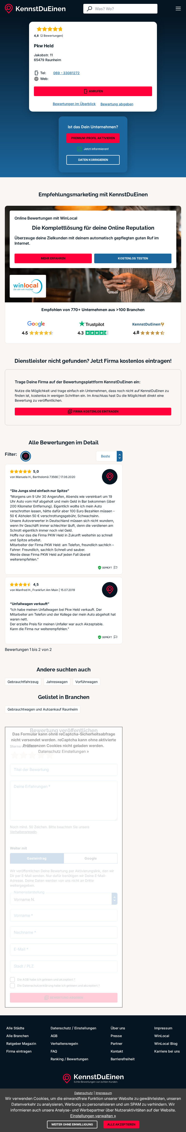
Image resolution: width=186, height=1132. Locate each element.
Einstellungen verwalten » (93, 1115)
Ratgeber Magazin (21, 1043)
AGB (54, 1036)
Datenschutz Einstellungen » (63, 751)
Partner (116, 1043)
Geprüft (107, 567)
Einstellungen (85, 1028)
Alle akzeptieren (121, 1124)
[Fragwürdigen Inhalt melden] (115, 568)
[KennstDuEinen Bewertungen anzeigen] (26, 456)
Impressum (163, 1028)
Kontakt (117, 1051)
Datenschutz (61, 1028)
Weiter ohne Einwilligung (72, 1124)
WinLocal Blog (166, 1043)
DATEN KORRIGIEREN (93, 160)
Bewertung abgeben (117, 104)
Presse (116, 1036)
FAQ (54, 1051)
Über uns (118, 1028)
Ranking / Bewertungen (69, 1059)
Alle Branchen (17, 1036)
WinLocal (161, 1036)
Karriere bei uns (167, 1051)
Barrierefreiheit (123, 1059)
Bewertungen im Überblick (74, 104)
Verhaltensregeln (64, 1043)
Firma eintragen (18, 1051)
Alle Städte (15, 1028)
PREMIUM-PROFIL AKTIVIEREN (93, 138)
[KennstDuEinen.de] (35, 9)
